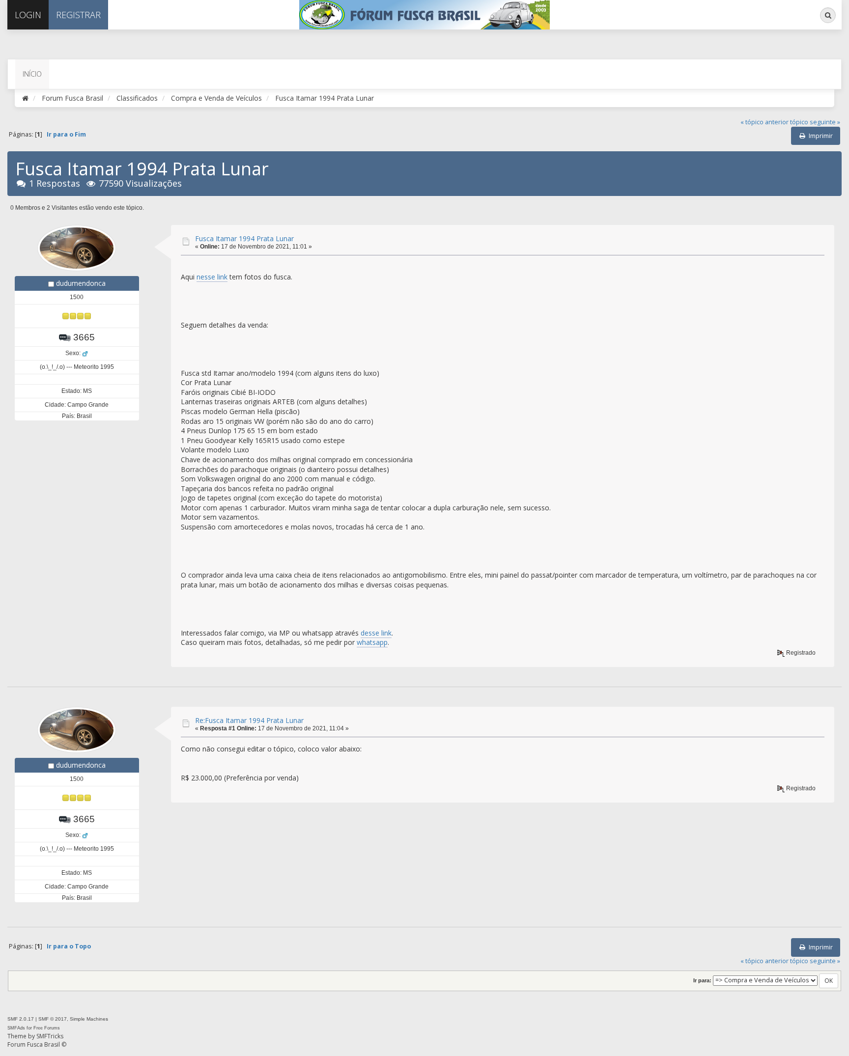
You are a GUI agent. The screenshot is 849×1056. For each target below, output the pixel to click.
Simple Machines (89, 1019)
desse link (376, 633)
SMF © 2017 (52, 1019)
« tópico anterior (764, 122)
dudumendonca (81, 283)
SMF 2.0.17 (20, 1019)
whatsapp (372, 642)
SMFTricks (49, 1036)
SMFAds (16, 1028)
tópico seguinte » (815, 122)
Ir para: (702, 980)
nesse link (212, 276)
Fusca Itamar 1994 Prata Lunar (244, 238)
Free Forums (46, 1028)
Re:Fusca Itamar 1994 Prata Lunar (249, 720)
